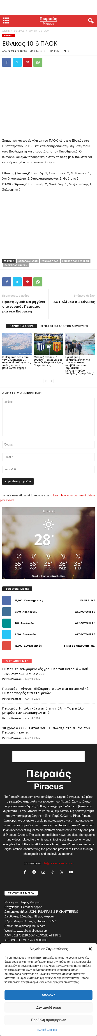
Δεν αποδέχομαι (48, 1007)
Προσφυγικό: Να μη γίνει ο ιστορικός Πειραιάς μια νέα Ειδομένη (23, 306)
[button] (90, 949)
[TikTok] (53, 872)
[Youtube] (71, 872)
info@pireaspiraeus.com (58, 863)
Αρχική (6, 30)
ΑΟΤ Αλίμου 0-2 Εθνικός (74, 301)
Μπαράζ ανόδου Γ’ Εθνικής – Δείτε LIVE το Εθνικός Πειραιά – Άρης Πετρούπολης (48, 361)
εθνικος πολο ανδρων (75, 261)
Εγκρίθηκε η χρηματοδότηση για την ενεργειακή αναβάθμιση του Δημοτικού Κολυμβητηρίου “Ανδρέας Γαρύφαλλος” (79, 365)
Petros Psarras (17, 50)
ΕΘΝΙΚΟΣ (19, 30)
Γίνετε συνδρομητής (79, 645)
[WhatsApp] (37, 62)
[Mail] (44, 872)
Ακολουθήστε (85, 611)
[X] (17, 62)
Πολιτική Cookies (46, 1029)
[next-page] (51, 381)
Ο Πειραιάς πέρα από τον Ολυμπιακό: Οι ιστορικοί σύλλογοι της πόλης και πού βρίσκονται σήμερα (16, 362)
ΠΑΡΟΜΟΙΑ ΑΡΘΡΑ (22, 326)
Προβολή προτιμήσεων (48, 1020)
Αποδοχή (48, 995)
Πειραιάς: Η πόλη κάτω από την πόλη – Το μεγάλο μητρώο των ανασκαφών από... (43, 710)
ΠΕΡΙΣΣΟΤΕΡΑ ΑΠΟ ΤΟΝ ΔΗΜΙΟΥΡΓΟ (64, 326)
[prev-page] (46, 381)
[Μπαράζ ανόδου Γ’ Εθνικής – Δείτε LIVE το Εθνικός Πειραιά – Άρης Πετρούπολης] (48, 344)
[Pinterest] (27, 62)
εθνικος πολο (50, 261)
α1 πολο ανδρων (28, 261)
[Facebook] (6, 62)
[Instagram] (35, 872)
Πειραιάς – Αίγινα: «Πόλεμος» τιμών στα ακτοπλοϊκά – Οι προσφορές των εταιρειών (46, 690)
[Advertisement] (48, 7)
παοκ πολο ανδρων (16, 265)
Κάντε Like (87, 600)
